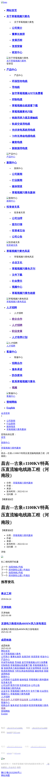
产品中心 (12, 69)
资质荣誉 (17, 46)
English (11, 407)
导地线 (16, 87)
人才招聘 (12, 307)
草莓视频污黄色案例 (23, 192)
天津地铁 (6, 607)
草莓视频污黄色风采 (18, 251)
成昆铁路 (6, 639)
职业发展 (17, 331)
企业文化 (17, 262)
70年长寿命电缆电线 (23, 136)
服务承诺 (17, 369)
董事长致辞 (18, 34)
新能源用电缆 (19, 148)
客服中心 (12, 351)
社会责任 (17, 280)
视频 (14, 387)
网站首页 (12, 10)
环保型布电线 (19, 81)
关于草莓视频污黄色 (18, 16)
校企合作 (17, 319)
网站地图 (5, 775)
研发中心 (17, 52)
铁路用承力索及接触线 (25, 117)
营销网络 (12, 401)
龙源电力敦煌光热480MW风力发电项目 (23, 623)
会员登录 (5, 413)
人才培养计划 (19, 337)
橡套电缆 (17, 142)
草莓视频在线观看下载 (25, 105)
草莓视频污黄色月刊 (23, 268)
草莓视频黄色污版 (22, 111)
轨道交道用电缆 (21, 123)
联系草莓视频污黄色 (23, 381)
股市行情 (17, 224)
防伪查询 (17, 375)
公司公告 (17, 236)
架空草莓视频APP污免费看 (27, 93)
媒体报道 (17, 186)
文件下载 (17, 274)
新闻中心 (12, 162)
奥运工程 (6, 593)
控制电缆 (17, 99)
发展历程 (17, 40)
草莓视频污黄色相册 (23, 293)
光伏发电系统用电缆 (23, 129)
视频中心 (17, 286)
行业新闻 (17, 180)
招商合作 (17, 363)
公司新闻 (17, 174)
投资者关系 (13, 206)
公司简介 (17, 27)
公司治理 (17, 218)
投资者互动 (18, 230)
